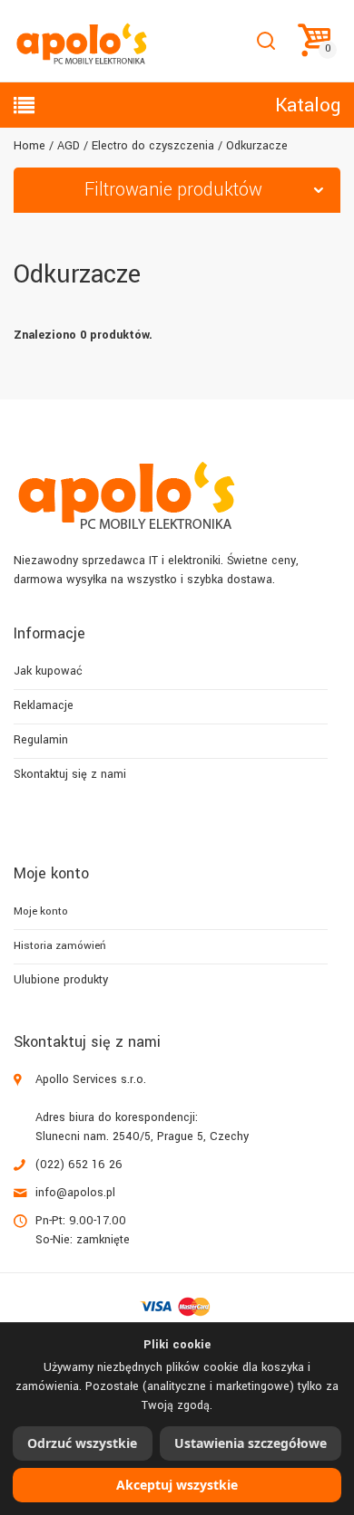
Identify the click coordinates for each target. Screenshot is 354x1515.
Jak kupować (48, 671)
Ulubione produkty (61, 980)
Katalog (307, 105)
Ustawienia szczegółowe (250, 1443)
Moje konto (41, 911)
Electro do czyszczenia (153, 146)
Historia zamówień (59, 946)
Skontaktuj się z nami (70, 774)
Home (29, 146)
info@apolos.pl (75, 1192)
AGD (68, 146)
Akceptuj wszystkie (177, 1484)
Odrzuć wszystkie (82, 1443)
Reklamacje (44, 705)
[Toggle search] (265, 41)
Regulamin (41, 740)
